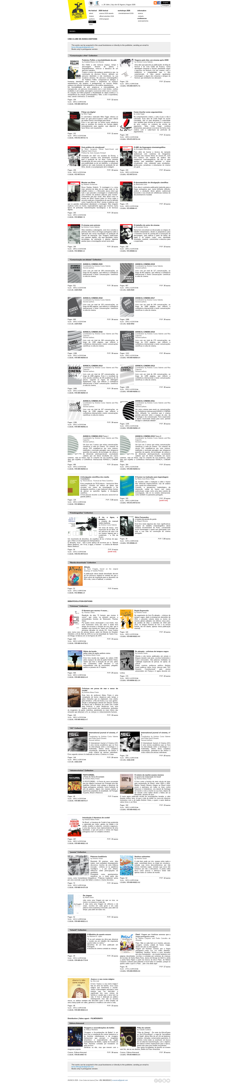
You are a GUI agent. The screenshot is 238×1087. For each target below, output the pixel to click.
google (156, 1081)
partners (92, 19)
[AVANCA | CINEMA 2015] (127, 350)
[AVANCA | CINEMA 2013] (127, 384)
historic (91, 16)
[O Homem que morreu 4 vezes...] (74, 629)
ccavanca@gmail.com (120, 1080)
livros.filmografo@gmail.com (83, 47)
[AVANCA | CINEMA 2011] (127, 419)
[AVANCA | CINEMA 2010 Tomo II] (127, 454)
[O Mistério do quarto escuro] (77, 953)
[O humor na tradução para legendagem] (127, 495)
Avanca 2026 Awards (106, 13)
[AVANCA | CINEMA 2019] (127, 282)
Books (91, 22)
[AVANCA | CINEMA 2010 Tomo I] (75, 454)
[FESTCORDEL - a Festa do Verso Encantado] (75, 793)
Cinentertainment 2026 (126, 13)
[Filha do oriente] (128, 1046)
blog (164, 1081)
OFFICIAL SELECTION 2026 (106, 16)
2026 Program (104, 19)
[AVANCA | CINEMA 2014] (75, 384)
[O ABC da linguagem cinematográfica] (126, 165)
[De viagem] (75, 914)
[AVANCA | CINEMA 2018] (75, 316)
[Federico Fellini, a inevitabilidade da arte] (74, 78)
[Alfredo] (75, 585)
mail (168, 1081)
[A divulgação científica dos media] (73, 495)
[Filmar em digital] (74, 130)
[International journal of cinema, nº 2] (78, 751)
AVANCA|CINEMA (143, 21)
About (91, 13)
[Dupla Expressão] (126, 629)
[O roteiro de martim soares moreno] (126, 793)
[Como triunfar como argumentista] (126, 130)
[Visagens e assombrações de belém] (75, 1046)
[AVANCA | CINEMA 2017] (127, 316)
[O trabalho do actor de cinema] (126, 243)
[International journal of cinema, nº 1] (130, 751)
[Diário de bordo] (75, 670)
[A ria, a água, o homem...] (82, 535)
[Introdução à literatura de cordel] (74, 836)
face (160, 1081)
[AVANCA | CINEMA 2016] (75, 350)
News (91, 24)
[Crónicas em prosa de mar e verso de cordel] (74, 707)
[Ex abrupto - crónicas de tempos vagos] (127, 670)
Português (165, 5)
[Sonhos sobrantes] (126, 875)
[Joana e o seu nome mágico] (78, 997)
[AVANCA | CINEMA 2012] (75, 419)
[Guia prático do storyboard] (74, 165)
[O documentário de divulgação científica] (126, 201)
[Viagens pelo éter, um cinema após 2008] (126, 78)
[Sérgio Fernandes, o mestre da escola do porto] (127, 535)
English (165, 2)
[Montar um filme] (74, 201)
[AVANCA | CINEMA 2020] (75, 282)
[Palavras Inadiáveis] (78, 875)
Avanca (140, 13)
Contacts (141, 16)
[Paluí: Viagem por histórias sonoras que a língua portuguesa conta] (127, 953)
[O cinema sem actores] (74, 243)
